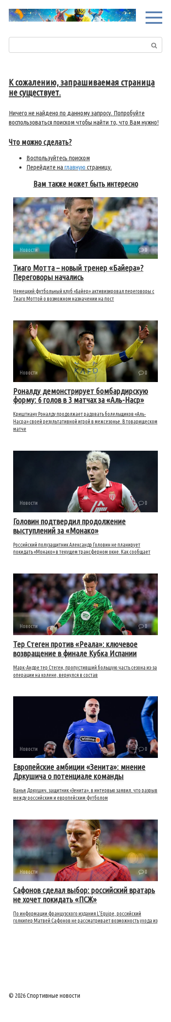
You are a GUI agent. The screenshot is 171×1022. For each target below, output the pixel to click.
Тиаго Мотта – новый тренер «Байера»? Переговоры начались (78, 272)
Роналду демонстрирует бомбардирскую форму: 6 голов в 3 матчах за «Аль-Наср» (80, 395)
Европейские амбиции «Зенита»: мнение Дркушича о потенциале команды (79, 771)
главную (75, 167)
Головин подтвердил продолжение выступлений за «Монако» (69, 525)
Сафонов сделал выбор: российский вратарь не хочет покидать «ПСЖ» (84, 894)
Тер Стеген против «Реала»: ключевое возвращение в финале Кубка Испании (75, 648)
